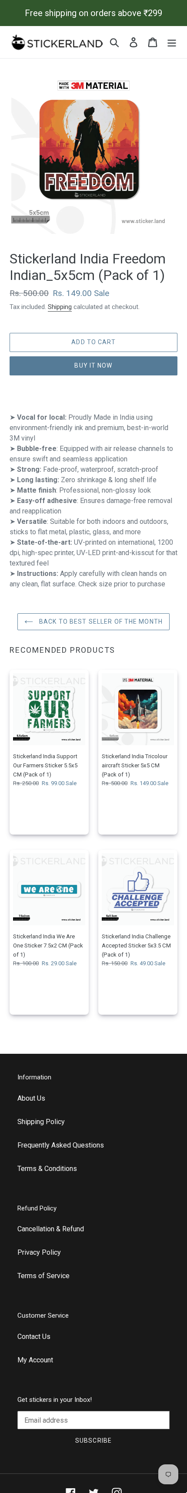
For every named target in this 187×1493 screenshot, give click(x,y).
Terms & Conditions (47, 1168)
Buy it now (93, 365)
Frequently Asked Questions (60, 1145)
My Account (35, 1360)
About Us (31, 1098)
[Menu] (171, 42)
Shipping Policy (41, 1122)
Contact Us (33, 1336)
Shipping (60, 307)
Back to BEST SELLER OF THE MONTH (100, 621)
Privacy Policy (39, 1252)
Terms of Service (43, 1276)
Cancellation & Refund (50, 1229)
